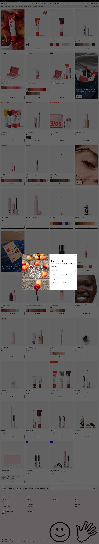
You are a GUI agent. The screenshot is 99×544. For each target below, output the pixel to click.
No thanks (64, 282)
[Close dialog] (75, 256)
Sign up (55, 282)
